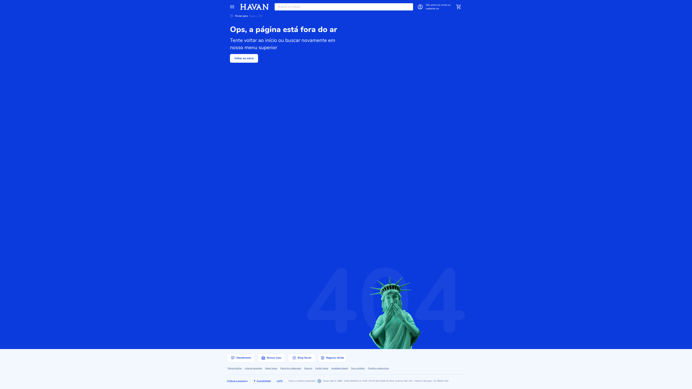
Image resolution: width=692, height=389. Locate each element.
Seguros (308, 368)
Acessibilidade (264, 380)
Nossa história (235, 368)
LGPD (280, 380)
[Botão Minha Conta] (420, 7)
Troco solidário (358, 368)
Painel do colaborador (290, 368)
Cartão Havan (321, 368)
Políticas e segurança (237, 380)
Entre (439, 5)
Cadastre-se (432, 8)
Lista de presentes (253, 368)
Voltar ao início (244, 58)
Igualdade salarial (339, 368)
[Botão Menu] (232, 6)
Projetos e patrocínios (378, 368)
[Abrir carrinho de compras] (458, 6)
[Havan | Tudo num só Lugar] (254, 7)
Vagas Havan (271, 368)
